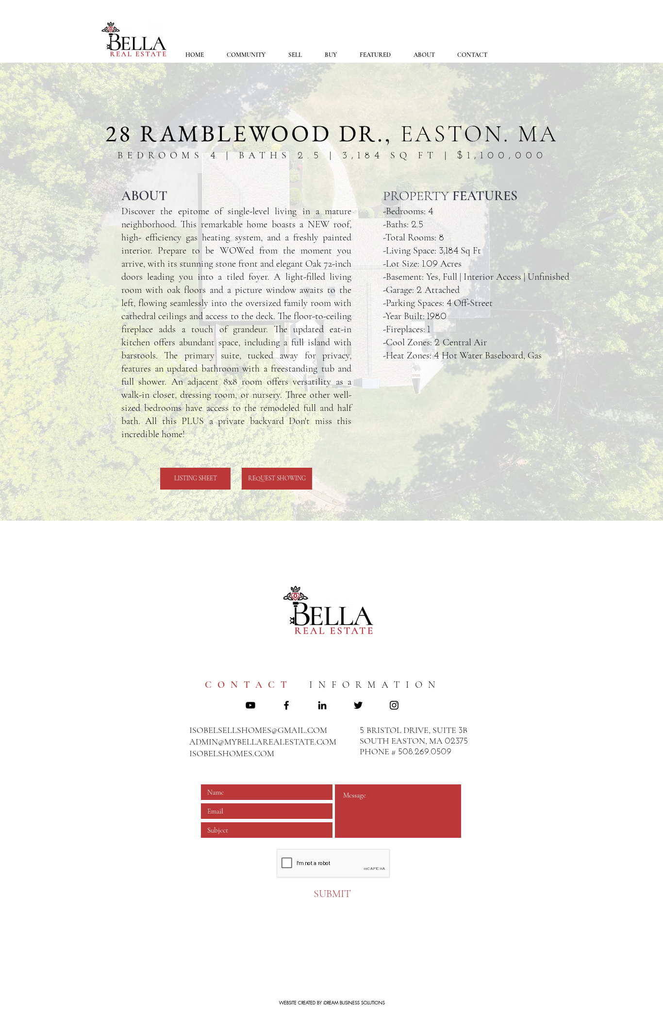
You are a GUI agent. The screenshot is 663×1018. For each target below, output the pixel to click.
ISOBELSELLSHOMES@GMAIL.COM (258, 730)
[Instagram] (394, 705)
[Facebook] (286, 705)
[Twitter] (358, 705)
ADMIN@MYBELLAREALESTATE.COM (262, 741)
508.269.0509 (424, 752)
